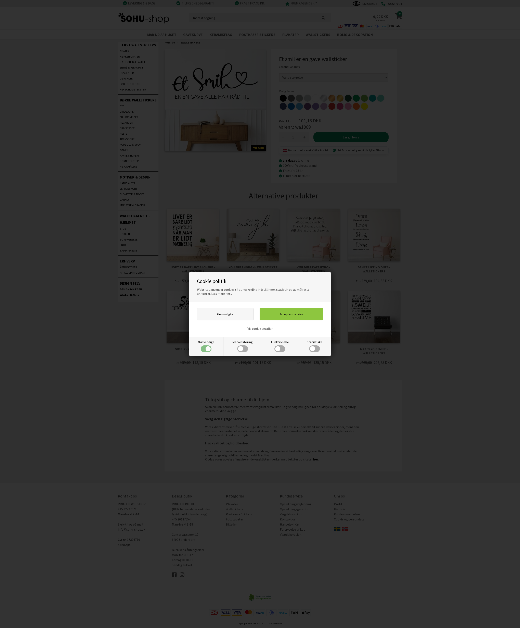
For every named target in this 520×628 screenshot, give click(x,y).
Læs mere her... (221, 294)
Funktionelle (280, 342)
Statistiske (314, 342)
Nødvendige (206, 342)
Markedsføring (242, 342)
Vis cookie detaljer (260, 329)
